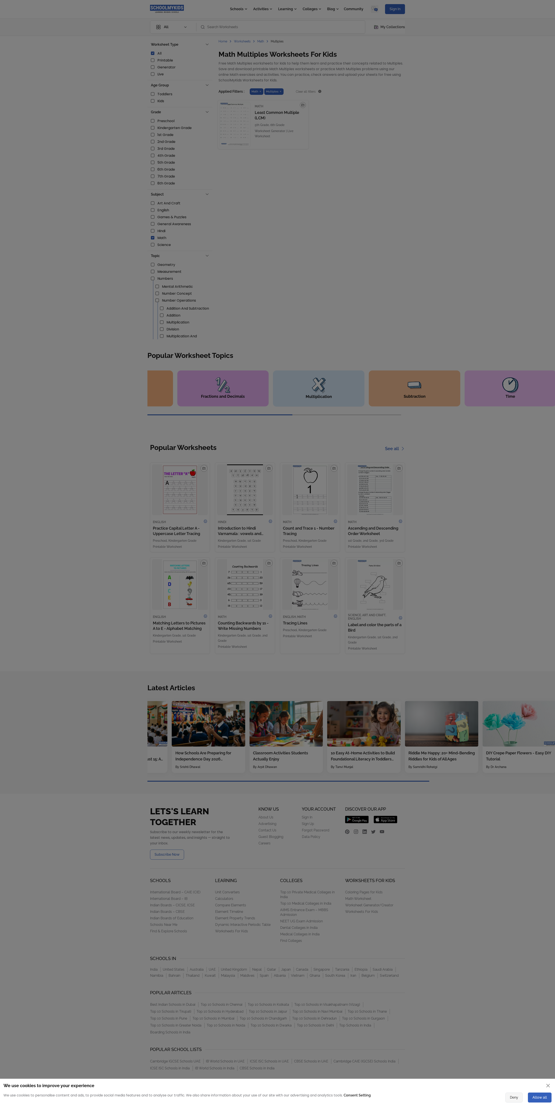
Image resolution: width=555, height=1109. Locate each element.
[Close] (395, 512)
